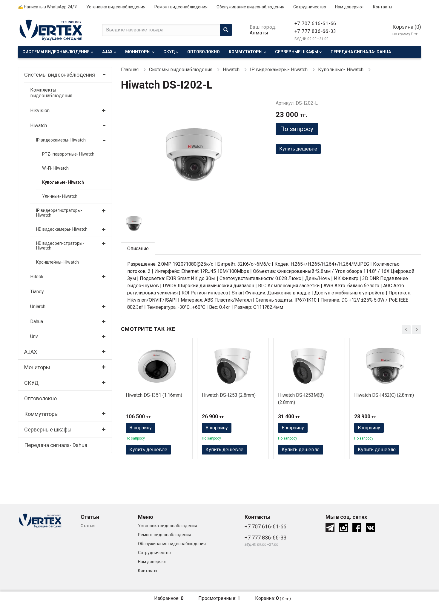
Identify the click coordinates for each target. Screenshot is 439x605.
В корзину (140, 428)
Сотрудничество (309, 6)
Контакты (382, 6)
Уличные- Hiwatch (59, 196)
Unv (34, 336)
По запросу (296, 129)
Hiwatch (38, 125)
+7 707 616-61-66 (315, 23)
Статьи (88, 525)
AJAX (107, 51)
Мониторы (138, 51)
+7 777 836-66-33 (315, 31)
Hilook (37, 276)
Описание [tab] (138, 248)
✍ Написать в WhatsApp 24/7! (47, 6)
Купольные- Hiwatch (63, 182)
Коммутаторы (246, 51)
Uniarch (37, 306)
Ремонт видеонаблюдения (181, 6)
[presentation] (406, 329)
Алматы (259, 33)
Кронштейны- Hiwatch (57, 262)
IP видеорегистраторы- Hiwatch (59, 213)
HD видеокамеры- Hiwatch (62, 229)
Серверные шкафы (296, 51)
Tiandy (37, 291)
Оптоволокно (203, 51)
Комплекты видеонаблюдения (51, 92)
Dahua (36, 321)
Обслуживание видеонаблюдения (250, 6)
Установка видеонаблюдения (115, 6)
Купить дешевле (298, 149)
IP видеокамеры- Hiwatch (61, 140)
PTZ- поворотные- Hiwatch (68, 154)
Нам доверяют (349, 6)
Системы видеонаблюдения (56, 51)
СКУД (169, 51)
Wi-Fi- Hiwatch (55, 168)
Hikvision (40, 110)
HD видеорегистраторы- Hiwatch (60, 245)
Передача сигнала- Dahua (361, 51)
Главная (130, 69)
